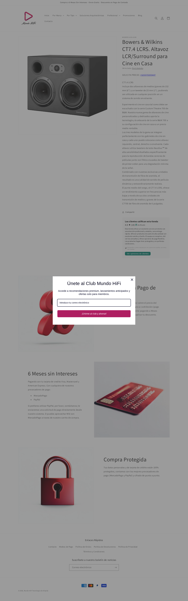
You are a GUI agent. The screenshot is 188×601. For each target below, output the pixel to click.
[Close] (132, 279)
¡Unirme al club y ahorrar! (94, 314)
